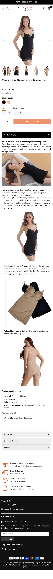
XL (21, 112)
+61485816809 (10, 505)
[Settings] (44, 8)
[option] (26, 40)
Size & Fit (8, 434)
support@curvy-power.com (14, 509)
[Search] (7, 8)
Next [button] (49, 41)
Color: (7, 98)
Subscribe (8, 539)
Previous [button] (4, 41)
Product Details (10, 135)
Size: (13, 108)
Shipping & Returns (11, 441)
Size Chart (19, 108)
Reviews (7, 447)
